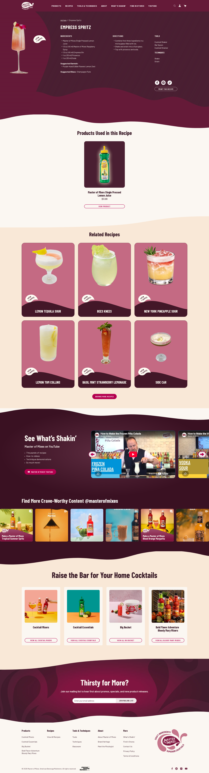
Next (202, 454)
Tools (157, 36)
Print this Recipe (166, 89)
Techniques (159, 52)
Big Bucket (26, 746)
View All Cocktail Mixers (41, 640)
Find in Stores (128, 742)
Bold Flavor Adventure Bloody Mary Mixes (30, 751)
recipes (63, 20)
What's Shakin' (129, 737)
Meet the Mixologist (106, 746)
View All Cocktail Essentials (83, 640)
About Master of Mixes (107, 737)
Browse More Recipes (104, 396)
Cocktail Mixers (28, 737)
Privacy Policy (129, 751)
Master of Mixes (28, 6)
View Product (105, 206)
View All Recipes (53, 737)
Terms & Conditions (131, 756)
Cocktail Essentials (29, 742)
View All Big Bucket (125, 640)
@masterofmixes (101, 501)
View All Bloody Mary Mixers (168, 640)
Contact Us (127, 746)
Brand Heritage (104, 742)
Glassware (76, 746)
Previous (92, 454)
